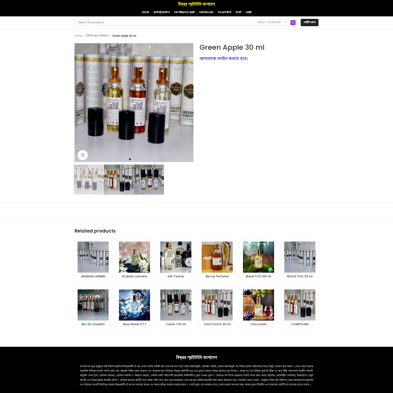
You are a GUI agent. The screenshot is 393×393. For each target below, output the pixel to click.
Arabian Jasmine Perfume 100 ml (134, 278)
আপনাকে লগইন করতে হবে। (224, 59)
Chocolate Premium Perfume (258, 326)
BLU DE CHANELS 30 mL (93, 326)
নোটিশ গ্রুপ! (310, 22)
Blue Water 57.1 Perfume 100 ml (134, 326)
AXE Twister (175, 276)
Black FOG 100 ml (258, 276)
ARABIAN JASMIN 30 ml (93, 278)
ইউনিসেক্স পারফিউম (97, 36)
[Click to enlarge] (83, 155)
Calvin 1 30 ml (176, 324)
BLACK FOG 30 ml (300, 276)
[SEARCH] (293, 22)
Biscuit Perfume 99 (217, 278)
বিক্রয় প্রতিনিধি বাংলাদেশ (196, 4)
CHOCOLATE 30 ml (217, 324)
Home (79, 36)
